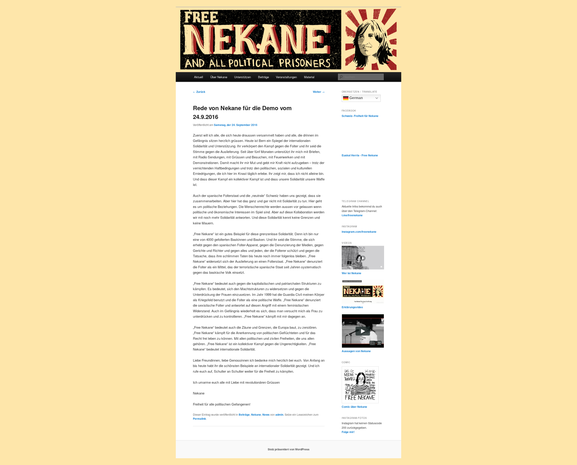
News (266, 415)
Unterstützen (242, 77)
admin (279, 415)
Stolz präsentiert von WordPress (288, 449)
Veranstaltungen (286, 77)
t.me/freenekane (352, 215)
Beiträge (263, 77)
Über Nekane (218, 77)
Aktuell (198, 77)
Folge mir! (348, 432)
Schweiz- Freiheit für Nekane (360, 116)
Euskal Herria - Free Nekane (360, 155)
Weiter (319, 92)
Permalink (199, 419)
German (355, 98)
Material (309, 77)
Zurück (199, 92)
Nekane (256, 415)
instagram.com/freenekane (359, 232)
